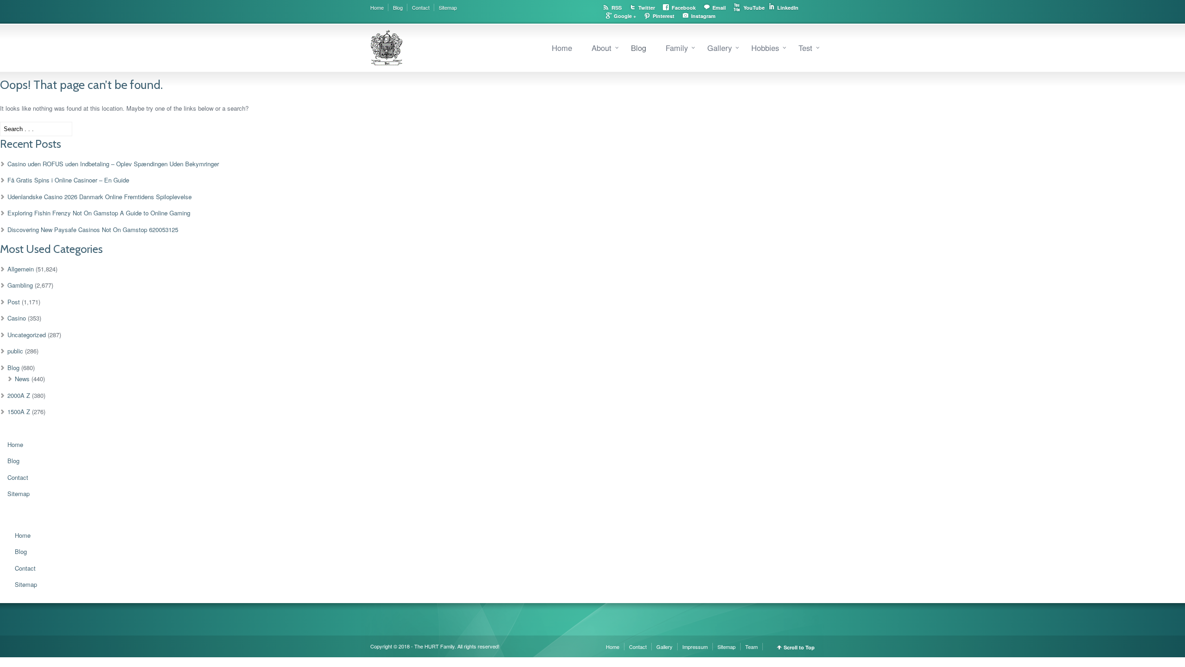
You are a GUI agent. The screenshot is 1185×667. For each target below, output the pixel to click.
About (601, 47)
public (15, 350)
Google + (625, 16)
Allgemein (20, 268)
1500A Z (18, 411)
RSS (616, 7)
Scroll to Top (799, 647)
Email (719, 7)
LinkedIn (787, 7)
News (22, 378)
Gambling (20, 285)
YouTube (754, 7)
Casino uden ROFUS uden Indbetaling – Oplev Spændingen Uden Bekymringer (113, 163)
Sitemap (448, 7)
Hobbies (765, 47)
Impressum (695, 646)
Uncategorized (26, 334)
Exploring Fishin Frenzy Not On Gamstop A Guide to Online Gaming (98, 212)
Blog (398, 7)
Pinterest (663, 16)
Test (805, 47)
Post (13, 301)
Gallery (719, 47)
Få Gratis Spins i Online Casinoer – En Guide (68, 180)
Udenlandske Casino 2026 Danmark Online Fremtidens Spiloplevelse (99, 196)
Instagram (703, 16)
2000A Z (18, 395)
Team (751, 646)
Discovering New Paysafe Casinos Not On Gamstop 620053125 (92, 229)
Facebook (684, 7)
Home (377, 7)
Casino (16, 318)
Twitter (646, 7)
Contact (421, 7)
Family (677, 47)
